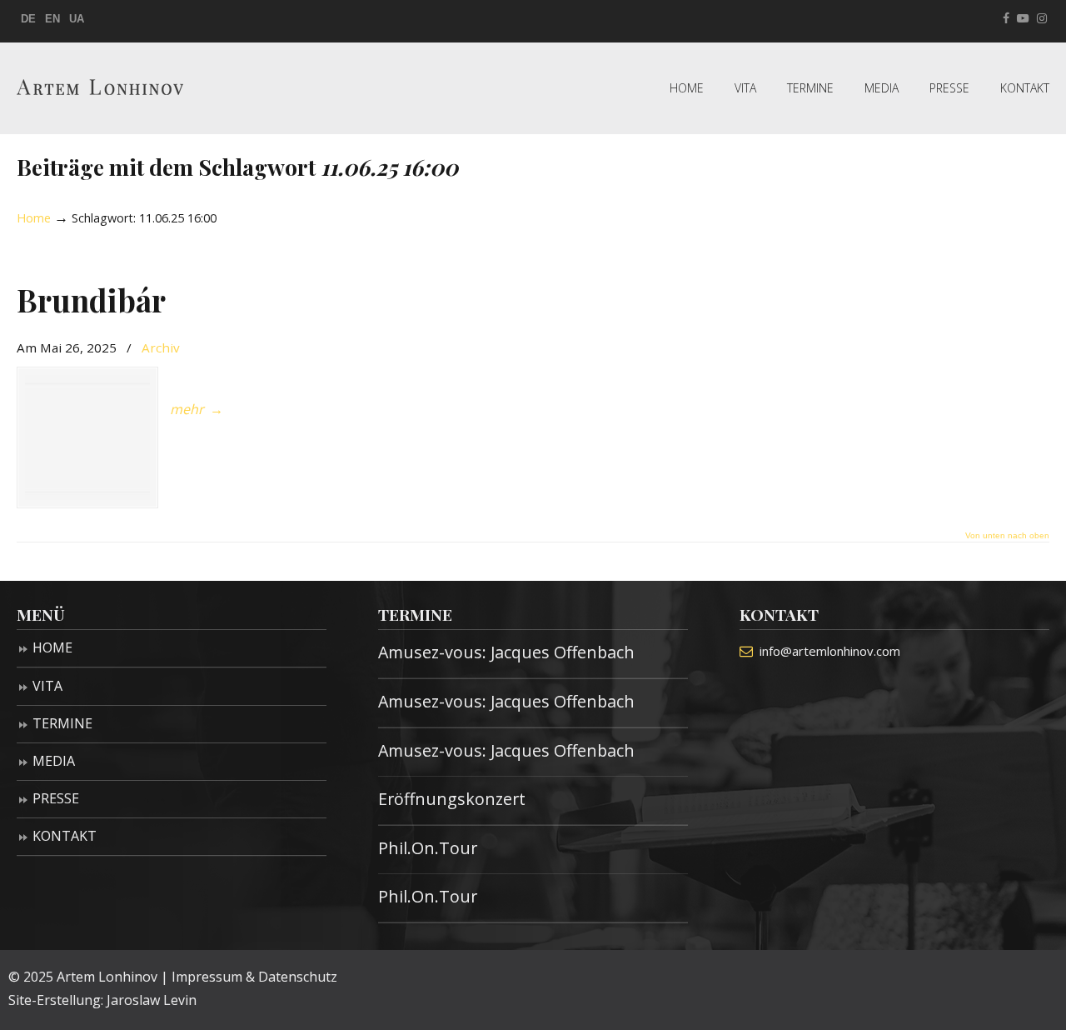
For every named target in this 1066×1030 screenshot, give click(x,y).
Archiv (161, 347)
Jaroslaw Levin (152, 1000)
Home (34, 218)
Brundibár (91, 299)
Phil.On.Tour (427, 848)
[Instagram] (1041, 18)
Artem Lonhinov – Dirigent (100, 87)
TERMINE (62, 723)
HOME (52, 647)
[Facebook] (1006, 18)
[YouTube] (1023, 18)
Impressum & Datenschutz (254, 977)
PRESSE (55, 798)
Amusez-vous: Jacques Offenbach (506, 652)
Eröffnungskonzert (452, 799)
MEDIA (53, 761)
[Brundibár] (87, 437)
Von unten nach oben (1007, 536)
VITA (47, 686)
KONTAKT (64, 836)
